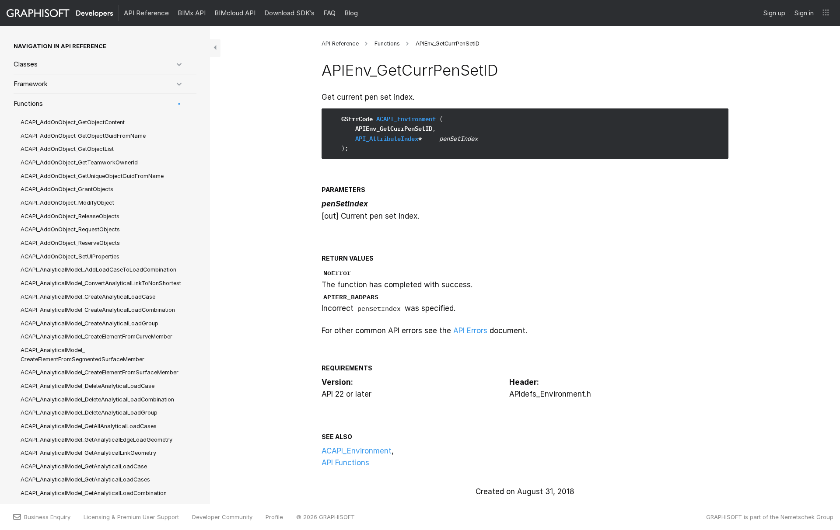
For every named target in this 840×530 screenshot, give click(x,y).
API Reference (146, 13)
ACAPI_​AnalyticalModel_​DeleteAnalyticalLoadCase (87, 386)
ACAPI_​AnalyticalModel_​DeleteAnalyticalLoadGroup (89, 412)
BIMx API (192, 13)
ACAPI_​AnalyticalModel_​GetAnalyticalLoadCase (84, 466)
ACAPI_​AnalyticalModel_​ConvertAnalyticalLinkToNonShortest (101, 283)
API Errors (470, 330)
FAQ (329, 13)
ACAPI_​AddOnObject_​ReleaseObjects (70, 216)
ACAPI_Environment (406, 119)
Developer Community (222, 516)
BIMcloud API (235, 13)
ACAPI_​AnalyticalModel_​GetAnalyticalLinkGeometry (88, 453)
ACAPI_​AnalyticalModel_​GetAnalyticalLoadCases (85, 479)
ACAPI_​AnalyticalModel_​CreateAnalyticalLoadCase (88, 296)
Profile (274, 516)
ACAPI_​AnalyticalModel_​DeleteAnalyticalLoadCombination (97, 399)
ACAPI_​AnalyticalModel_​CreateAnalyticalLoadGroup (89, 323)
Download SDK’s (289, 13)
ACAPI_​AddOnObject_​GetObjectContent (73, 122)
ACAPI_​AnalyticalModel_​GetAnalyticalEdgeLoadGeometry (96, 439)
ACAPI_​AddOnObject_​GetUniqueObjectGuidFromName (92, 176)
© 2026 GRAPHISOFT (325, 516)
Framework (31, 84)
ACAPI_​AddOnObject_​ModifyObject (67, 202)
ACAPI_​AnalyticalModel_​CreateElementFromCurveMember (96, 336)
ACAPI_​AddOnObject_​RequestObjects (70, 229)
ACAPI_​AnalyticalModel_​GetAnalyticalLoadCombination (94, 493)
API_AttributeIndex (386, 139)
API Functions (345, 462)
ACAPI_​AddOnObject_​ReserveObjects (70, 243)
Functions (28, 103)
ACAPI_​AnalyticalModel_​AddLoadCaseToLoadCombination (98, 269)
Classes (26, 64)
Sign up (774, 13)
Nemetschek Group (806, 516)
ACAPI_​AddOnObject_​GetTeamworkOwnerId (79, 162)
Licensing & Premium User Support (131, 516)
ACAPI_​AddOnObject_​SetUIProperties (70, 256)
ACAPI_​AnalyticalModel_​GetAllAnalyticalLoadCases (89, 426)
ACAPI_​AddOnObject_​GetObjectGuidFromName (83, 135)
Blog (351, 13)
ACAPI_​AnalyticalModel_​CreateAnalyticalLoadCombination (98, 310)
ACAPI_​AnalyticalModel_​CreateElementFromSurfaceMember (99, 372)
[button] (825, 13)
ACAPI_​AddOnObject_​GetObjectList (67, 149)
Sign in (804, 13)
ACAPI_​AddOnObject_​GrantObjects (67, 189)
